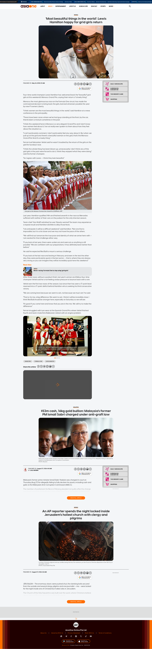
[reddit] (87, 84)
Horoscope (83, 6)
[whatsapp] (84, 84)
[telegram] (81, 84)
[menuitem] (43, 6)
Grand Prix (28, 361)
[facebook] (75, 84)
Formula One (38, 361)
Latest (42, 6)
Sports (103, 6)
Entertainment (61, 6)
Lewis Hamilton (50, 361)
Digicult (94, 6)
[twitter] (78, 84)
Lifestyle (72, 6)
